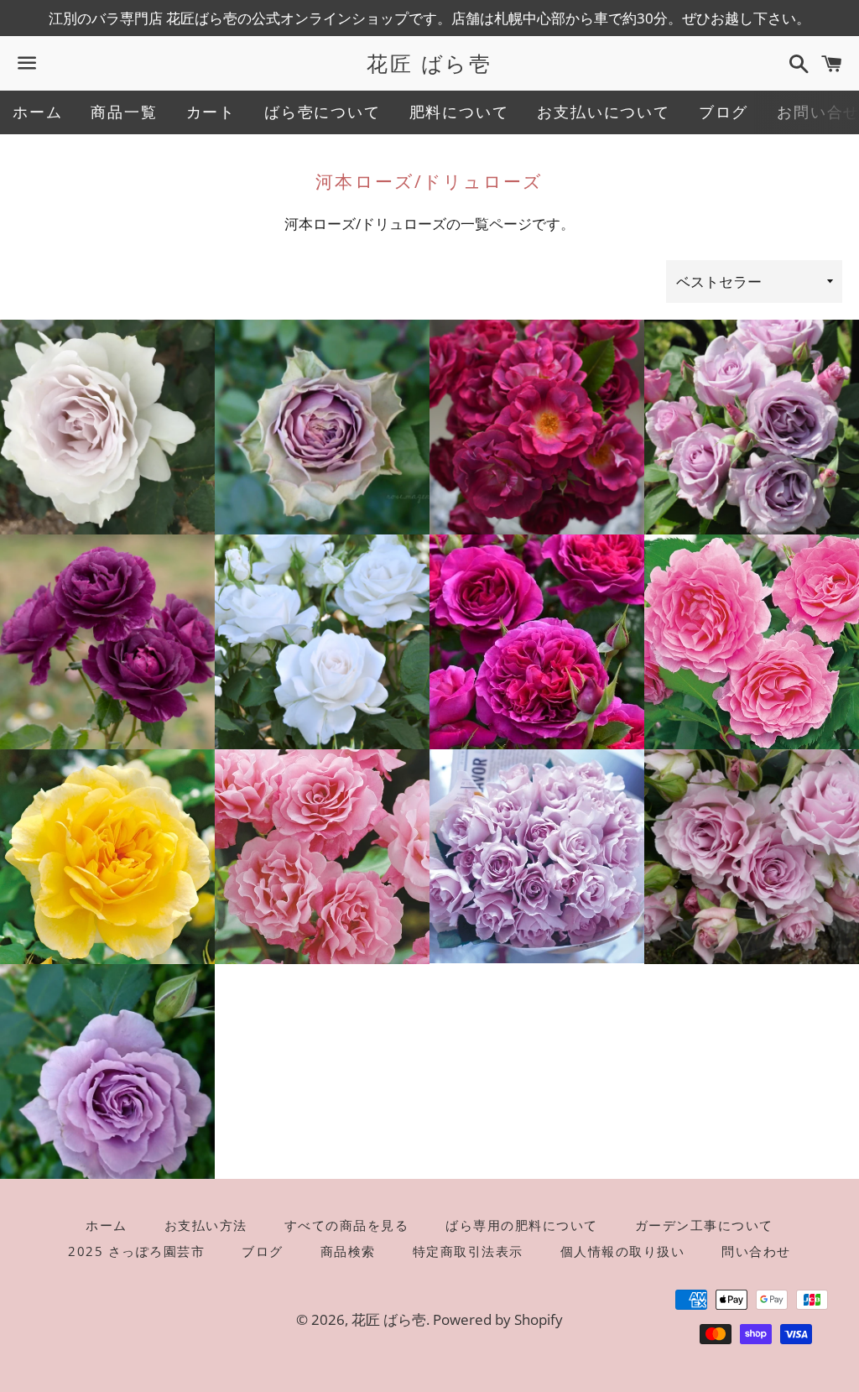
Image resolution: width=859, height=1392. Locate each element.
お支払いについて (603, 112)
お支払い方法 (205, 1225)
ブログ (723, 112)
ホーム (37, 112)
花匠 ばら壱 (429, 63)
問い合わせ (756, 1251)
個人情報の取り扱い (622, 1251)
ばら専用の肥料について (521, 1225)
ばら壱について (322, 112)
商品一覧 (124, 112)
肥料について (459, 112)
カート (211, 112)
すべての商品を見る (346, 1225)
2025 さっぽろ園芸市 (136, 1251)
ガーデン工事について (704, 1225)
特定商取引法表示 (468, 1251)
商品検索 (348, 1251)
